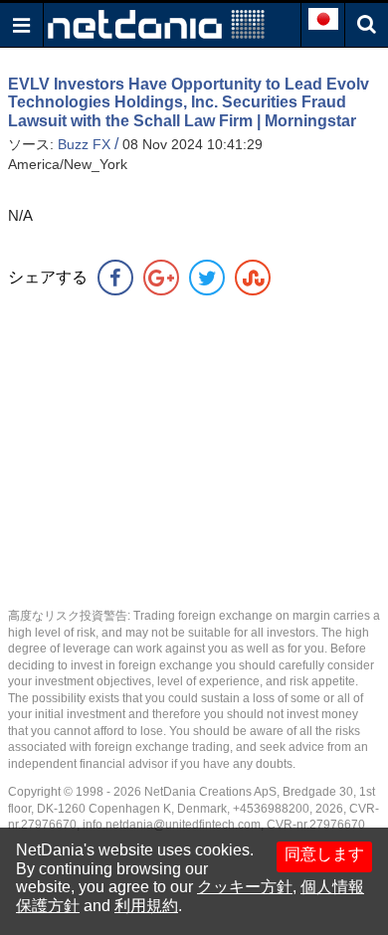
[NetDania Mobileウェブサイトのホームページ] (156, 23)
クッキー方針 (244, 886)
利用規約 (146, 905)
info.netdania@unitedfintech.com (172, 825)
